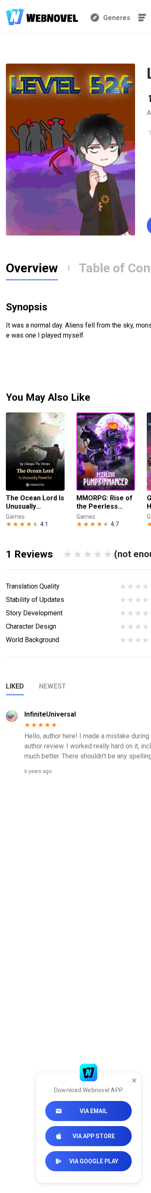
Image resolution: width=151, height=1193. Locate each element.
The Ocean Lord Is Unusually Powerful (35, 502)
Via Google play (93, 1161)
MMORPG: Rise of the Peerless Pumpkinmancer (104, 502)
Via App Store (94, 1136)
